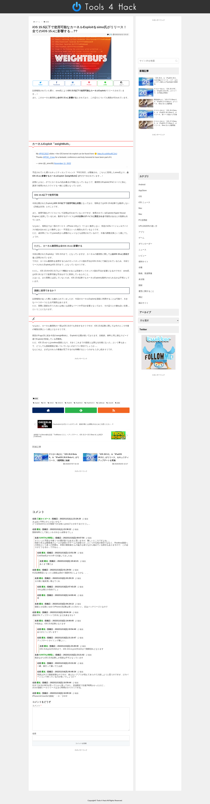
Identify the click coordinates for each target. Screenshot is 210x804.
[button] (176, 60)
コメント (36, 706)
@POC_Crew (49, 157)
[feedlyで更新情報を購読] (81, 410)
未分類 (141, 279)
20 (111, 34)
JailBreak (101, 403)
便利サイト (143, 262)
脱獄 (36, 398)
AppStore (143, 190)
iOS (44, 403)
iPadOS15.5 (90, 403)
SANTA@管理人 (46, 538)
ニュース (142, 250)
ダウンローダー (145, 244)
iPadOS (69, 403)
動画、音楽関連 (145, 273)
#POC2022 (44, 154)
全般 (140, 267)
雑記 (140, 297)
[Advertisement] (81, 119)
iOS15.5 (60, 403)
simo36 (110, 403)
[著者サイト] (48, 410)
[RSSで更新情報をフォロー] (114, 410)
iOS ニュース (144, 202)
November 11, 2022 (62, 163)
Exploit (37, 403)
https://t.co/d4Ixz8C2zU (107, 154)
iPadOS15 (79, 403)
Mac (140, 208)
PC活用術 (143, 220)
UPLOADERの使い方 (148, 226)
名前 (34, 734)
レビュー (142, 256)
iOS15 (51, 403)
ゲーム (141, 238)
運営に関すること (146, 291)
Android (142, 184)
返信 (86, 519)
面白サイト (143, 303)
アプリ (141, 232)
